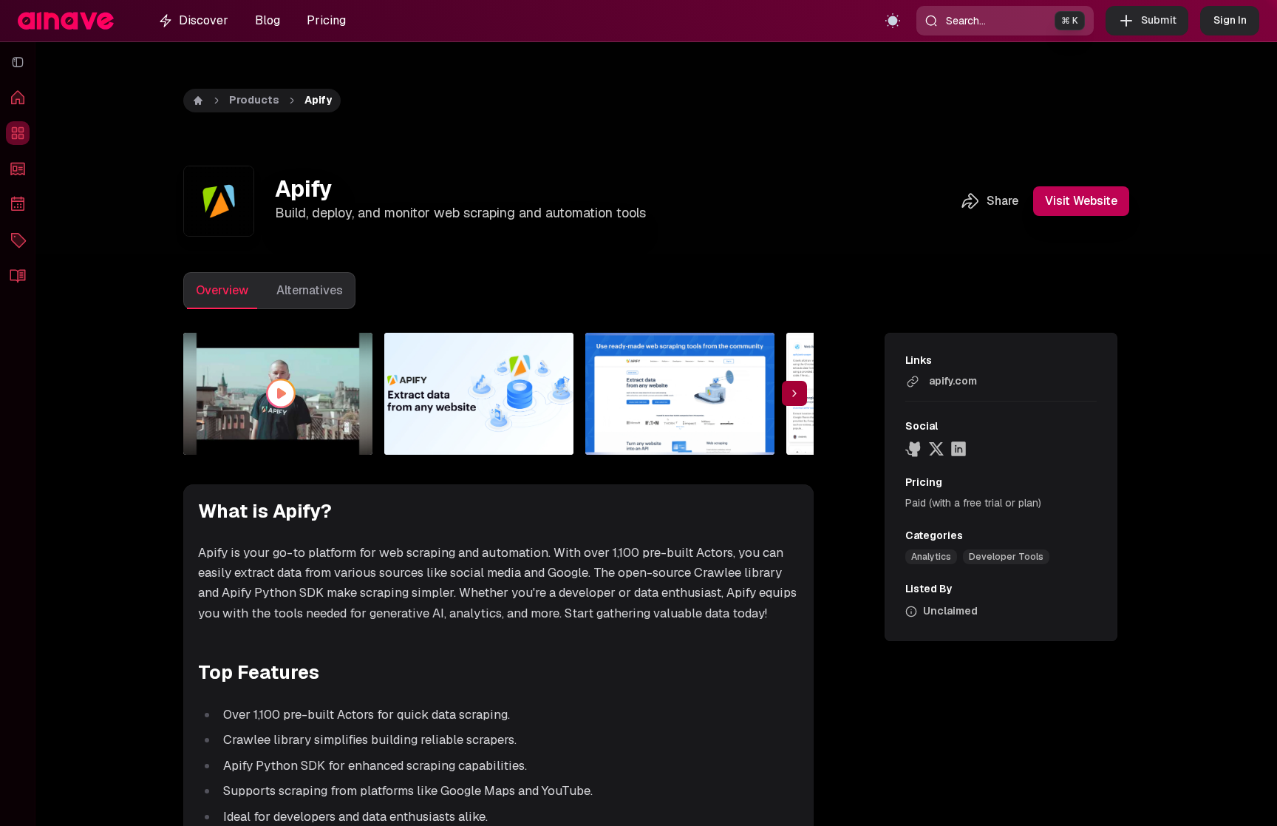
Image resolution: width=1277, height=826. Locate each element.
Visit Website (1081, 201)
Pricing (326, 20)
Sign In (1230, 20)
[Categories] (18, 239)
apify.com (953, 380)
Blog (267, 20)
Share (1002, 201)
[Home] (18, 97)
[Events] (18, 204)
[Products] (18, 133)
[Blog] (18, 275)
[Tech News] (18, 168)
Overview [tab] (222, 290)
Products (254, 99)
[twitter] (936, 449)
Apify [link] (318, 99)
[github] (914, 449)
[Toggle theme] (893, 21)
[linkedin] (958, 449)
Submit (1158, 20)
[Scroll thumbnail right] (794, 393)
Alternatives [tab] (309, 290)
